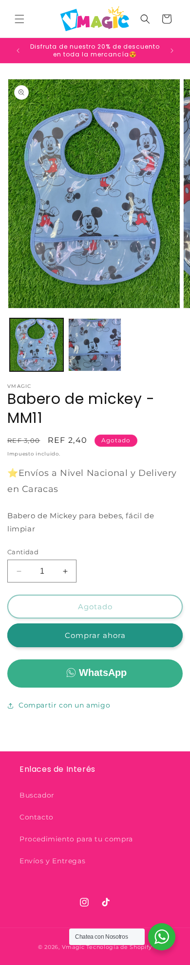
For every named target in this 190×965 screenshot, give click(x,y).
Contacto (36, 817)
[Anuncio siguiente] (172, 50)
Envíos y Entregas (52, 860)
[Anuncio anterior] (18, 50)
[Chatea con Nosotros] (161, 936)
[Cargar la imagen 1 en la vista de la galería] (36, 345)
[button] (19, 19)
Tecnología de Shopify (119, 947)
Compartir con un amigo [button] (64, 705)
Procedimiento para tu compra (76, 839)
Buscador (37, 795)
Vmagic (73, 947)
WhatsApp (103, 672)
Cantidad (22, 552)
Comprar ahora (95, 635)
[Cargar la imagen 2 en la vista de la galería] (95, 345)
